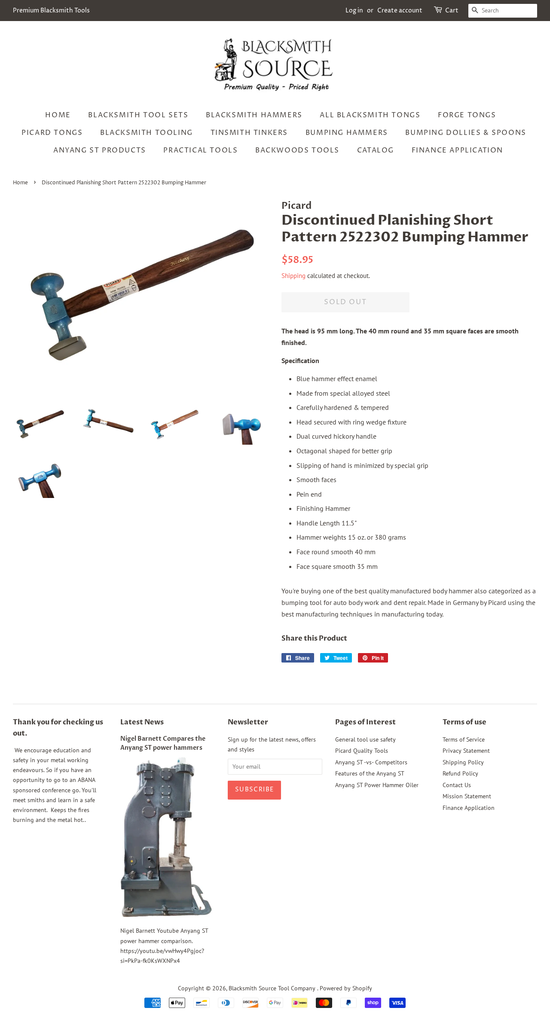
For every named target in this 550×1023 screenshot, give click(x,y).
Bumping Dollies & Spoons (465, 132)
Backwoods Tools (297, 150)
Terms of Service (464, 739)
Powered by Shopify (346, 988)
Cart (451, 10)
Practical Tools (200, 150)
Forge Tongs (467, 115)
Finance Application (457, 150)
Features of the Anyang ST (369, 773)
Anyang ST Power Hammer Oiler (377, 785)
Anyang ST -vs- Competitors (371, 762)
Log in (354, 10)
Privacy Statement (466, 750)
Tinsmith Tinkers (249, 132)
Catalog (375, 150)
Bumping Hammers (347, 132)
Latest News (142, 722)
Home (57, 115)
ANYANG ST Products (99, 150)
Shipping (293, 276)
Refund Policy (460, 773)
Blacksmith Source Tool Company (273, 988)
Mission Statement (467, 796)
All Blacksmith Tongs (370, 115)
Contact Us (457, 785)
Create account (399, 10)
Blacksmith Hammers (254, 115)
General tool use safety (365, 739)
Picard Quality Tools (361, 750)
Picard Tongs (51, 132)
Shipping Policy (463, 762)
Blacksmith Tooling (146, 132)
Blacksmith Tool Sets (138, 115)
